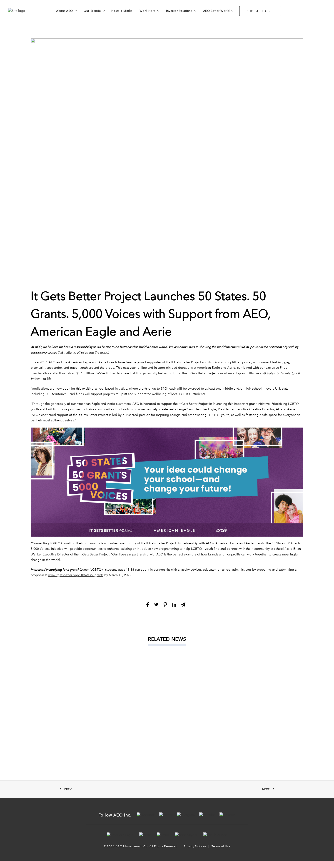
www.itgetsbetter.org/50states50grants (75, 575)
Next (266, 789)
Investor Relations (179, 10)
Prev (68, 789)
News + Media (121, 10)
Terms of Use (221, 846)
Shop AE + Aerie (260, 11)
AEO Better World (216, 10)
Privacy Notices (195, 846)
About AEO (64, 10)
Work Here (147, 10)
